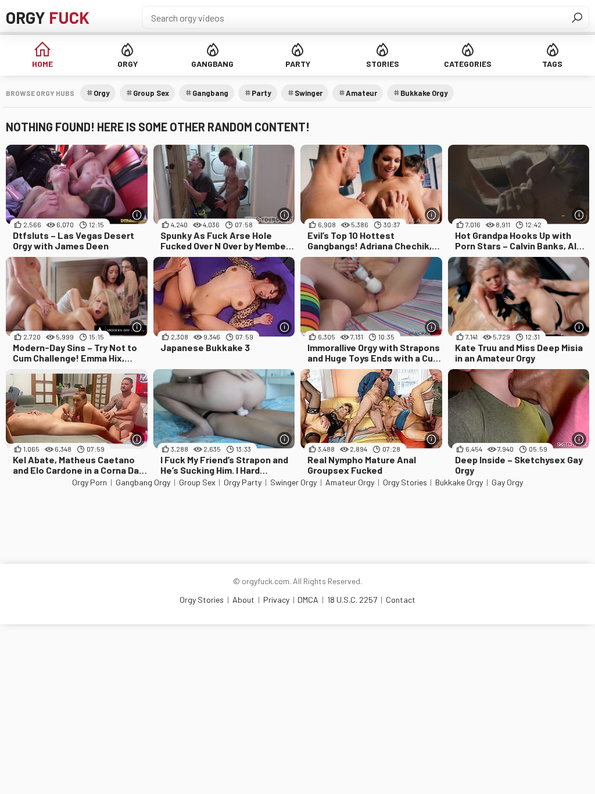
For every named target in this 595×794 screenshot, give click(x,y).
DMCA (308, 600)
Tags (552, 64)
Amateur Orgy (349, 482)
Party (297, 64)
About (243, 600)
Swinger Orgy (293, 482)
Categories (468, 64)
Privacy (276, 600)
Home (42, 64)
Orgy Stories (405, 482)
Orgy (47, 17)
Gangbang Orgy (143, 482)
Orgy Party (242, 482)
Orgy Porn (89, 482)
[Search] (577, 17)
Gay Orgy (507, 482)
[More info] (137, 215)
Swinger (308, 93)
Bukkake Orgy (424, 93)
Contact (400, 600)
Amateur (361, 93)
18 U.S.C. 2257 (352, 600)
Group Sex (151, 93)
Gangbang (212, 64)
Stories (382, 64)
